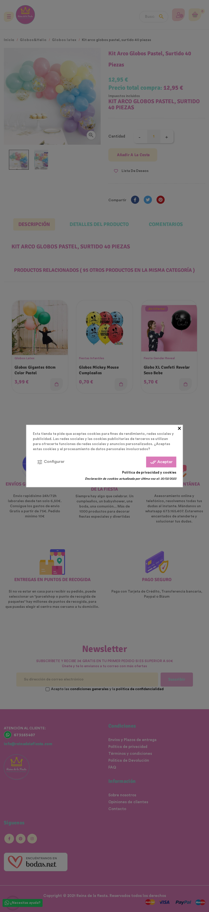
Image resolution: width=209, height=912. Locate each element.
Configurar (50, 462)
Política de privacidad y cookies (149, 472)
